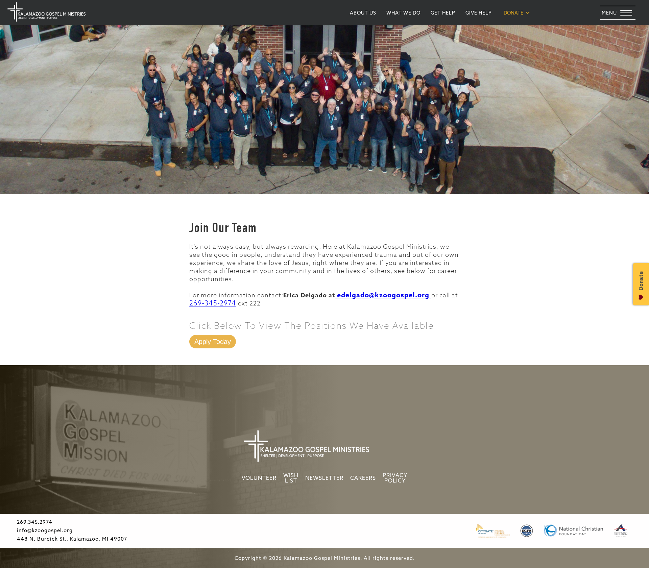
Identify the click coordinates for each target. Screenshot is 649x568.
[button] (517, 13)
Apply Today (212, 341)
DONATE (513, 13)
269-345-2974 (212, 304)
